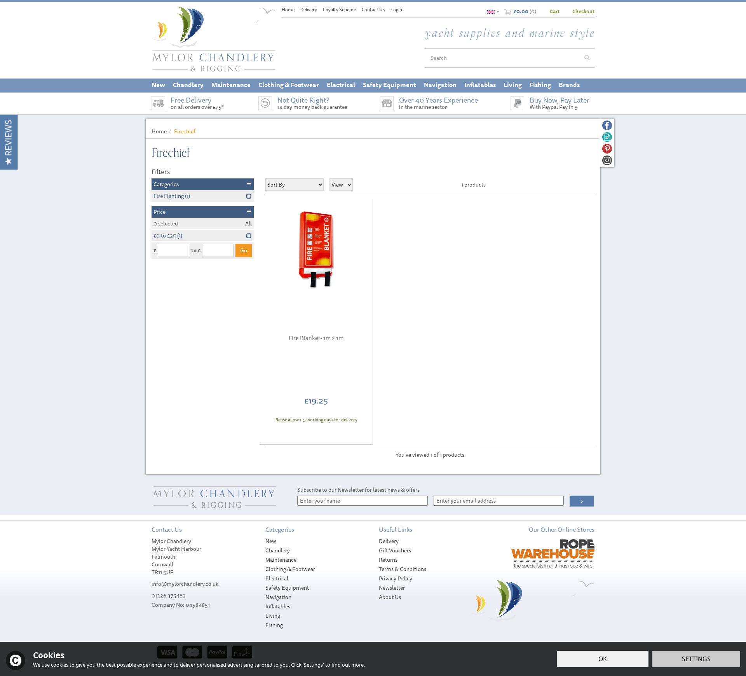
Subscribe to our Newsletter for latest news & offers (358, 490)
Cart (555, 11)
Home (288, 9)
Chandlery (277, 550)
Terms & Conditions (402, 569)
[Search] (587, 58)
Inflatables (277, 606)
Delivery (389, 541)
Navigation (278, 597)
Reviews (8, 139)
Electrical (276, 578)
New (270, 541)
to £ (195, 250)
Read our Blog (607, 137)
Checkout (583, 11)
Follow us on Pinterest (607, 149)
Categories (166, 184)
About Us (390, 597)
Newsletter (392, 588)
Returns (388, 560)
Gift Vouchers (395, 550)
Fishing (274, 625)
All (248, 223)
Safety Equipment (287, 588)
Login (396, 9)
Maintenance (280, 560)
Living (272, 616)
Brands (569, 85)
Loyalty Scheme (339, 9)
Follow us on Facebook (607, 125)
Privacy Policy (395, 578)
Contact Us (373, 9)
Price (159, 212)
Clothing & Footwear (290, 569)
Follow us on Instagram (607, 160)
